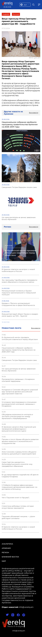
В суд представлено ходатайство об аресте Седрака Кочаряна (20, 476)
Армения (6, 548)
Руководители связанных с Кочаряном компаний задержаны (18, 380)
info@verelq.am (18, 631)
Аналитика (7, 544)
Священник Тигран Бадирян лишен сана (19, 360)
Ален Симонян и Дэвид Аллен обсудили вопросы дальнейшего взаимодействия (19, 453)
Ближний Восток (10, 557)
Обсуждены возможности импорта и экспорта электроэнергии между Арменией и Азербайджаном (17, 416)
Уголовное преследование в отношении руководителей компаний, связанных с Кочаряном (19, 404)
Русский (16, 14)
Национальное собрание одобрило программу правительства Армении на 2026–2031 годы (18, 350)
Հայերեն (6, 14)
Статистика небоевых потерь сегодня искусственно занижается (18, 507)
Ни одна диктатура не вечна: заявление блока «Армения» (19, 370)
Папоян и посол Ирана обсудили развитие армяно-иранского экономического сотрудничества (20, 441)
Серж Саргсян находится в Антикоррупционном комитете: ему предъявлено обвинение (17, 464)
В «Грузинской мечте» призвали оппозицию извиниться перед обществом (20, 338)
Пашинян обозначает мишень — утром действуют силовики (18, 517)
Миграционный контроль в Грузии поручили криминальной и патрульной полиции (19, 293)
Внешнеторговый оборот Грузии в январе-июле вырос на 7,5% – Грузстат (20, 315)
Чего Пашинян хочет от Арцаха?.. (16, 498)
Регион (5, 552)
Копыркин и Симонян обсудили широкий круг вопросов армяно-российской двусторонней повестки (20, 392)
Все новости (35, 328)
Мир (4, 561)
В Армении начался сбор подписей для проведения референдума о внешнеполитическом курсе (19, 429)
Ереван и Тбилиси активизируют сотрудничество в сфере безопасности (18, 304)
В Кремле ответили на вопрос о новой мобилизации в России (18, 528)
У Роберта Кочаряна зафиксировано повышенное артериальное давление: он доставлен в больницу (19, 487)
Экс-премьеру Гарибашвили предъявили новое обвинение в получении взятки (19, 281)
